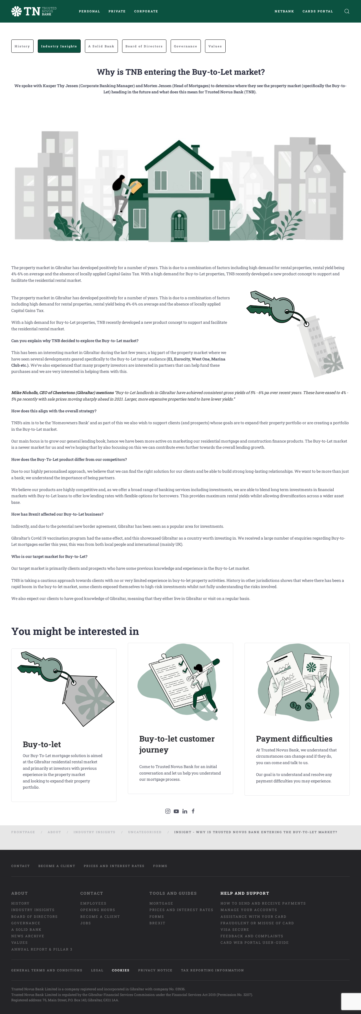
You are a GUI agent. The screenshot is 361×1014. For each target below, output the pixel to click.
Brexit (157, 923)
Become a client (56, 866)
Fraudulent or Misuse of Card (257, 923)
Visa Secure (235, 929)
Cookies (121, 970)
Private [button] (117, 11)
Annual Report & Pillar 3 (41, 949)
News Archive (28, 936)
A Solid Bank (101, 46)
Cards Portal (318, 11)
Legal (97, 970)
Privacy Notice (155, 970)
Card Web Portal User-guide (255, 942)
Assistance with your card (254, 916)
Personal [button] (89, 11)
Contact (20, 866)
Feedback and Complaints (252, 936)
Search (346, 11)
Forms (160, 866)
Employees (93, 903)
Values (215, 46)
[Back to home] (33, 11)
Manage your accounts (249, 909)
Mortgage (161, 903)
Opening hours (97, 909)
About (19, 893)
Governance (185, 46)
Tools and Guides (173, 893)
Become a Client (100, 916)
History (22, 46)
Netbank (284, 11)
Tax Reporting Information (212, 970)
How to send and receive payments (263, 903)
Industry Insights (59, 46)
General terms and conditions (47, 970)
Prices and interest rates (114, 866)
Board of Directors (144, 46)
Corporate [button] (146, 11)
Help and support (245, 893)
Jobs (85, 923)
